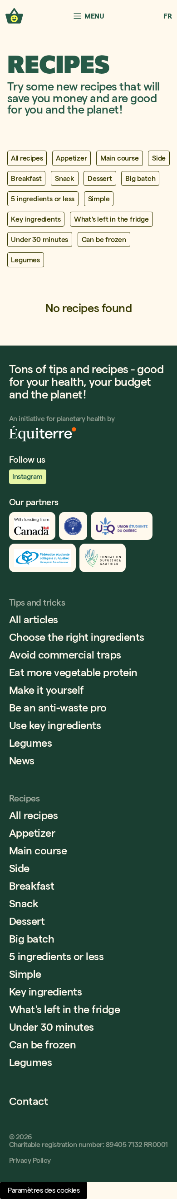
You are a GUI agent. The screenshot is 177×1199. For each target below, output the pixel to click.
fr (167, 16)
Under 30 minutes (51, 1027)
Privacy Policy (30, 1160)
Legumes (30, 743)
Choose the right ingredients (76, 637)
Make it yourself (46, 690)
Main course (38, 850)
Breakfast (31, 885)
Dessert (27, 921)
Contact (28, 1101)
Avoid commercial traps (65, 654)
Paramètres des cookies (43, 1190)
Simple (25, 974)
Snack (24, 903)
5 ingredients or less (56, 956)
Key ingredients (45, 991)
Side (19, 868)
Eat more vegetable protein (73, 672)
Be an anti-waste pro (58, 707)
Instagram (27, 476)
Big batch (31, 938)
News (21, 760)
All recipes (33, 815)
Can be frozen (42, 1044)
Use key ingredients (55, 725)
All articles (33, 619)
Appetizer (32, 833)
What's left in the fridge (64, 1009)
